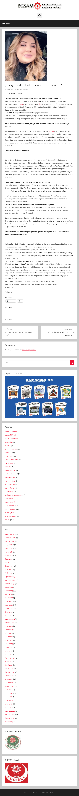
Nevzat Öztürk (10, 499)
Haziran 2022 (9, 672)
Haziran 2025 (9, 584)
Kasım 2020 (9, 686)
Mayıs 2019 (9, 722)
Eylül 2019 (8, 707)
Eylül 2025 (8, 573)
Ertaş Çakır (9, 456)
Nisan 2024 (9, 630)
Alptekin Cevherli (11, 439)
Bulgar (20, 104)
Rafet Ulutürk (10, 509)
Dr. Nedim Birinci (11, 449)
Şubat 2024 (9, 637)
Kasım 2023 (9, 647)
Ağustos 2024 (10, 619)
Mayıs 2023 (9, 661)
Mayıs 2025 (9, 587)
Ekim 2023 (8, 651)
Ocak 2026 (9, 559)
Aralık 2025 (9, 563)
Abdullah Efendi (11, 431)
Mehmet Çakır (10, 481)
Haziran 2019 (9, 718)
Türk (40, 104)
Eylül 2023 (8, 654)
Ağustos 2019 (10, 711)
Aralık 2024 (9, 605)
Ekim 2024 (8, 612)
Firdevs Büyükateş (11, 460)
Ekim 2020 (8, 690)
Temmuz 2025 (10, 580)
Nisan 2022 (9, 676)
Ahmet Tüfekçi (10, 435)
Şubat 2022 (9, 679)
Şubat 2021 (9, 683)
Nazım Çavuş (9, 488)
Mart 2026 (8, 552)
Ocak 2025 (8, 601)
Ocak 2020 (9, 700)
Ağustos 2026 (10, 534)
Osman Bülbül (10, 502)
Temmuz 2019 (10, 715)
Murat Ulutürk (10, 484)
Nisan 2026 (9, 548)
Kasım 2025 (9, 566)
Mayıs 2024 (9, 626)
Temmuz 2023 (10, 658)
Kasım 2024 (9, 608)
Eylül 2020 (8, 693)
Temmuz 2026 (10, 538)
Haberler (8, 467)
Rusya (51, 131)
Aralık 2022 (9, 669)
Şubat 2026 (9, 555)
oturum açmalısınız (29, 350)
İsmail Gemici (10, 477)
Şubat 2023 (9, 665)
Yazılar (9, 320)
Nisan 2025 (9, 591)
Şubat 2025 (9, 598)
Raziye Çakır (9, 513)
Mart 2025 (8, 594)
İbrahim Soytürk (10, 474)
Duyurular (8, 453)
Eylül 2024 (8, 616)
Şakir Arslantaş (10, 516)
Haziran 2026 (9, 541)
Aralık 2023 (9, 644)
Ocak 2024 (8, 640)
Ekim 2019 (8, 704)
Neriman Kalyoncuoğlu (13, 495)
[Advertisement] (39, 156)
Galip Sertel (9, 463)
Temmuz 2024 (10, 623)
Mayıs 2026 (9, 545)
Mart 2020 (8, 697)
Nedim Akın (9, 492)
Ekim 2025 (8, 570)
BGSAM (7, 446)
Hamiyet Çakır (10, 470)
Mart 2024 (8, 633)
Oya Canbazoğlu (11, 506)
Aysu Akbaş (9, 442)
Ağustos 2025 (10, 577)
